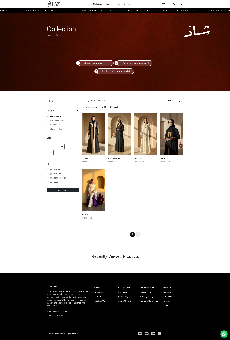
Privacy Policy (146, 297)
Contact (127, 4)
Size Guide (122, 292)
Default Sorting (173, 100)
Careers (98, 297)
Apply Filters (62, 190)
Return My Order (125, 301)
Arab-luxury (98, 107)
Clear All (114, 107)
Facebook (167, 297)
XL (74, 147)
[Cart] (180, 4)
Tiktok (165, 305)
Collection (97, 4)
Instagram (167, 292)
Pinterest (167, 301)
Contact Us (100, 301)
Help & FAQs (123, 297)
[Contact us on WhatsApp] (224, 334)
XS (49, 147)
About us (99, 292)
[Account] (174, 4)
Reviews (116, 4)
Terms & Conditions (149, 301)
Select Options (93, 154)
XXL (50, 153)
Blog (107, 4)
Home (49, 35)
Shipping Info (146, 292)
